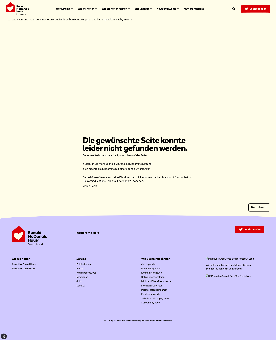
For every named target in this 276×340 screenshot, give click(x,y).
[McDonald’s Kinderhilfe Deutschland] (30, 244)
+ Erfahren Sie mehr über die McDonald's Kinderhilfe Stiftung (117, 163)
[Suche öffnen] (234, 9)
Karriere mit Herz (87, 233)
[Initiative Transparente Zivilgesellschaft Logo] (230, 258)
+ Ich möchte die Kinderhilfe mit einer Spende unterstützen (116, 169)
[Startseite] (17, 9)
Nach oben (257, 207)
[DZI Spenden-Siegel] (228, 276)
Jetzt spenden (258, 8)
